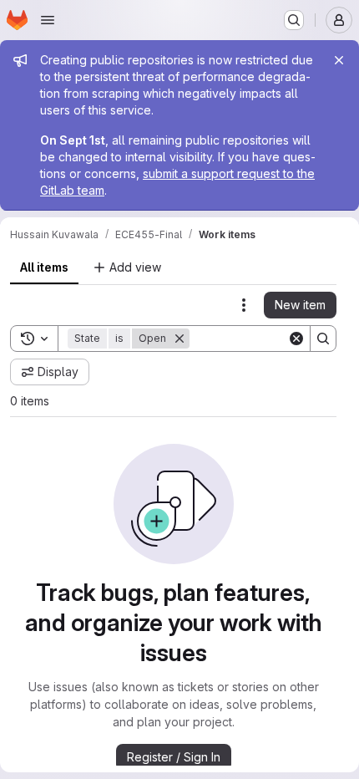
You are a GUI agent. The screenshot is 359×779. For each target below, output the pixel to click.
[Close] (339, 60)
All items (44, 267)
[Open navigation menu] (47, 20)
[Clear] (296, 338)
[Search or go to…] (294, 20)
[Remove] (179, 338)
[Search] (323, 338)
